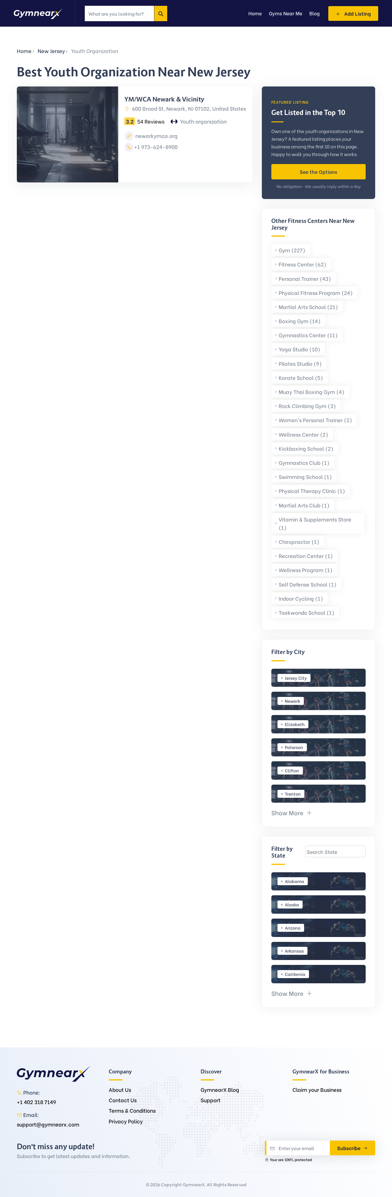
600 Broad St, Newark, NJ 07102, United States (188, 108)
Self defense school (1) (308, 584)
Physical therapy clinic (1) (312, 491)
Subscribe (349, 1147)
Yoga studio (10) (299, 349)
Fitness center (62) (302, 264)
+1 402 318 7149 (36, 1102)
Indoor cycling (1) (301, 598)
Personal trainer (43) (305, 278)
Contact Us (123, 1100)
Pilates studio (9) (300, 363)
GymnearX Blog (220, 1089)
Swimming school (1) (305, 476)
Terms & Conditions (132, 1110)
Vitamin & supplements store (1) (315, 523)
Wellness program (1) (306, 570)
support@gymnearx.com (48, 1124)
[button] (291, 812)
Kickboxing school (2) (306, 448)
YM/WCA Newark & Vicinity (164, 99)
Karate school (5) (301, 377)
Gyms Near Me (285, 13)
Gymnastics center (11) (308, 335)
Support (211, 1100)
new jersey (51, 51)
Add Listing (357, 13)
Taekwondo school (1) (306, 612)
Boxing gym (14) (300, 321)
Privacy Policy (126, 1121)
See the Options (318, 171)
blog (314, 13)
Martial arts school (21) (308, 307)
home (255, 13)
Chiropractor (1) (299, 541)
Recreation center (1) (306, 556)
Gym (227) (292, 250)
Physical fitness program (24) (316, 292)
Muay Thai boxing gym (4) (312, 392)
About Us (120, 1089)
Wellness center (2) (303, 434)
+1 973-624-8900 (156, 147)
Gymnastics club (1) (304, 462)
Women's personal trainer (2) (315, 420)
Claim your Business (316, 1089)
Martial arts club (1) (304, 505)
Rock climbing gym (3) (307, 406)
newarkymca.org (156, 136)
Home (24, 51)
